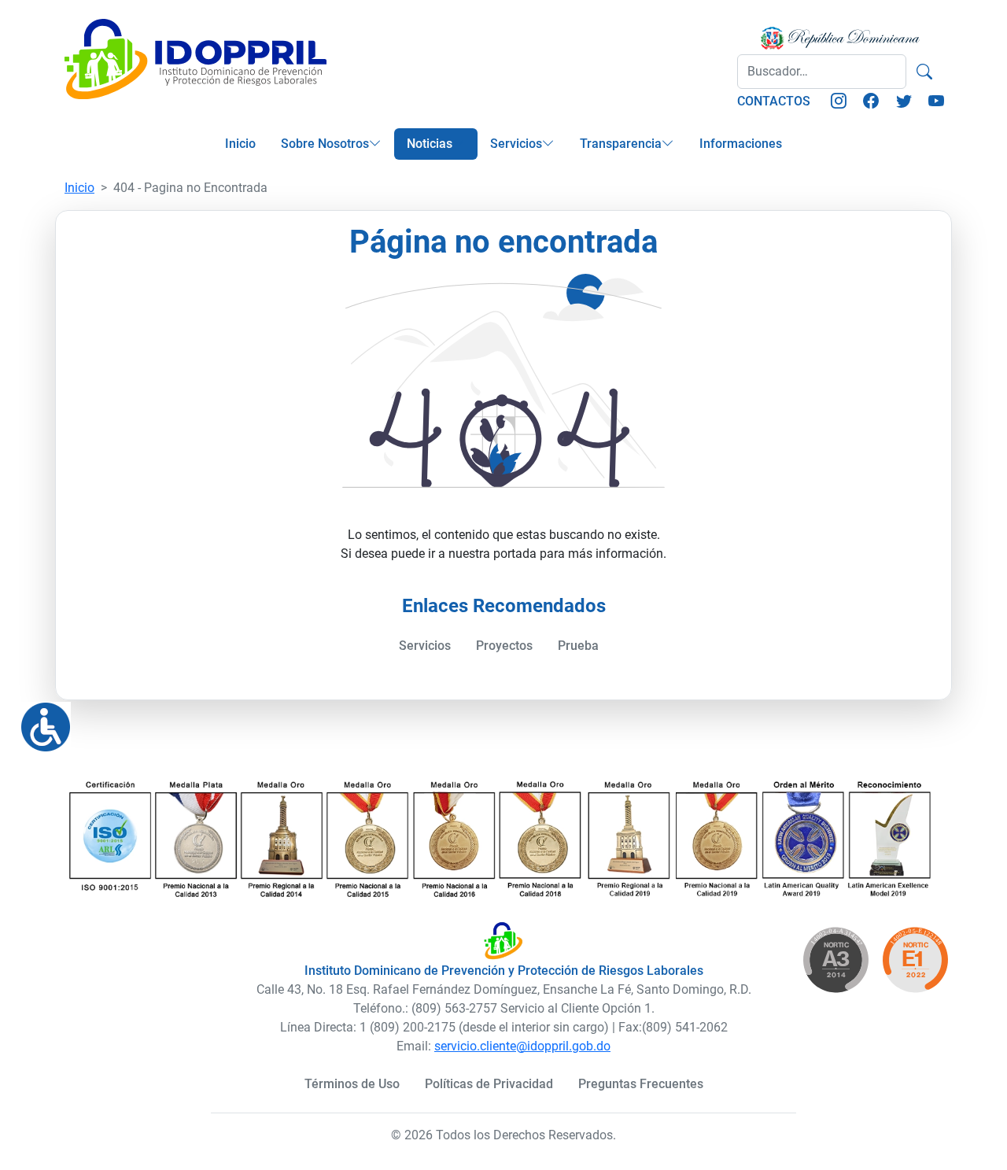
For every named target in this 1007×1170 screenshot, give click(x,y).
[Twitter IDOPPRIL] (904, 101)
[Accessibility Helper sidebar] (39, 721)
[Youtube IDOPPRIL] (936, 101)
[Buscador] (924, 71)
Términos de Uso (352, 1083)
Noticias (429, 143)
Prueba (578, 645)
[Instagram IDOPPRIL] (839, 101)
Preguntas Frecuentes (640, 1083)
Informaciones (740, 143)
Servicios (516, 143)
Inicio (240, 143)
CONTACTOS (773, 101)
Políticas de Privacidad (489, 1083)
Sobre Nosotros (325, 143)
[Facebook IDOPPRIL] (871, 101)
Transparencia (621, 143)
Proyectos (504, 645)
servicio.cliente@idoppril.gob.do (522, 1046)
